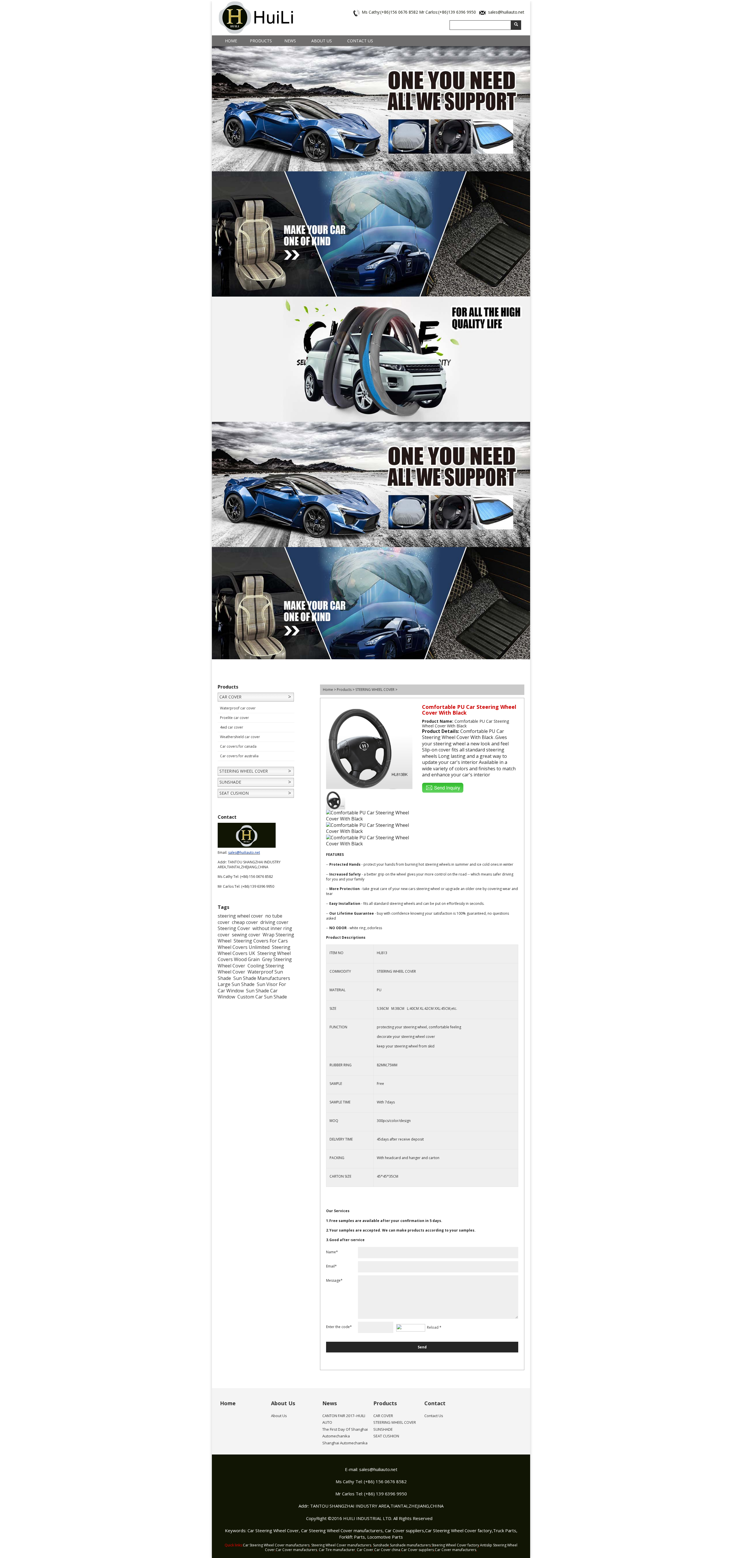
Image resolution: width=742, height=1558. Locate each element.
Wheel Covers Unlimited (244, 947)
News (290, 40)
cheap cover (245, 922)
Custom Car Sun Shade (262, 997)
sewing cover (246, 934)
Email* (331, 1266)
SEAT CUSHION (234, 793)
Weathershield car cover (240, 736)
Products (261, 40)
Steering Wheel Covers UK (254, 950)
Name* (332, 1252)
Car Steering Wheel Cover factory (458, 1530)
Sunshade (381, 1545)
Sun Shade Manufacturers (261, 978)
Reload (433, 1327)
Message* (334, 1280)
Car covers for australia (239, 755)
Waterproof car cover (238, 708)
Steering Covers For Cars (261, 941)
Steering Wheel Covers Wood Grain (254, 956)
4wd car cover (231, 727)
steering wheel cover (240, 916)
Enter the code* (339, 1326)
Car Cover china (387, 1549)
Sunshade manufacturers (410, 1545)
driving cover (274, 922)
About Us (321, 40)
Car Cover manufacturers (296, 1549)
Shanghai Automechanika (345, 1443)
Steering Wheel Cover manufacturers (341, 1545)
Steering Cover (234, 928)
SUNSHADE (230, 782)
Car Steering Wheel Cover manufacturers (342, 1530)
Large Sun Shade (236, 984)
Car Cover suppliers (404, 1530)
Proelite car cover (234, 717)
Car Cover (365, 1549)
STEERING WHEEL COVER (243, 771)
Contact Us (360, 40)
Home (231, 40)
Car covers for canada (238, 746)
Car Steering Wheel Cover (273, 1530)
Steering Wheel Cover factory (455, 1545)
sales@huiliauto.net (506, 12)
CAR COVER (230, 697)
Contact (434, 1403)
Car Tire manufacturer (337, 1549)
